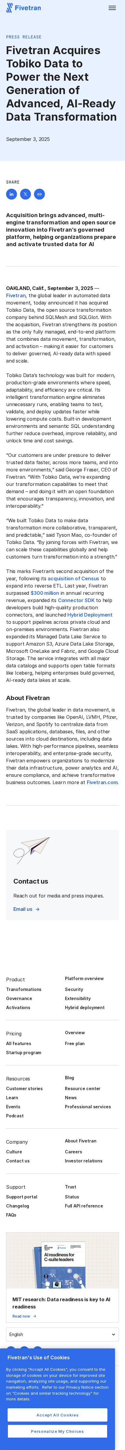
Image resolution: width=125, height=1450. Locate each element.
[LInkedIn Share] (11, 194)
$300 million (45, 593)
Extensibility (78, 998)
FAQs (11, 1214)
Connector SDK (76, 600)
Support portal (21, 1196)
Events (13, 1106)
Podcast (15, 1115)
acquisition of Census (73, 578)
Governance (19, 998)
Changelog (17, 1205)
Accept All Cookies (57, 1415)
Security (74, 989)
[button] (112, 8)
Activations (18, 1007)
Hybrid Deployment (90, 615)
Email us (22, 909)
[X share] (25, 194)
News (71, 1097)
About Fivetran (80, 1140)
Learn (12, 1097)
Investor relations (84, 1160)
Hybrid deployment (85, 1007)
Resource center (82, 1088)
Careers (73, 1151)
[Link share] (39, 194)
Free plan (75, 1043)
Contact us (18, 1160)
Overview (75, 1032)
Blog (69, 1077)
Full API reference (84, 1205)
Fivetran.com (102, 782)
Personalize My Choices (57, 1431)
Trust (70, 1186)
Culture (14, 1151)
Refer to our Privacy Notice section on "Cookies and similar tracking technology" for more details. (57, 1393)
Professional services (88, 1106)
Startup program (23, 1052)
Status (72, 1196)
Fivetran (15, 295)
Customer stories (24, 1088)
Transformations (24, 989)
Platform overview (84, 978)
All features (18, 1043)
